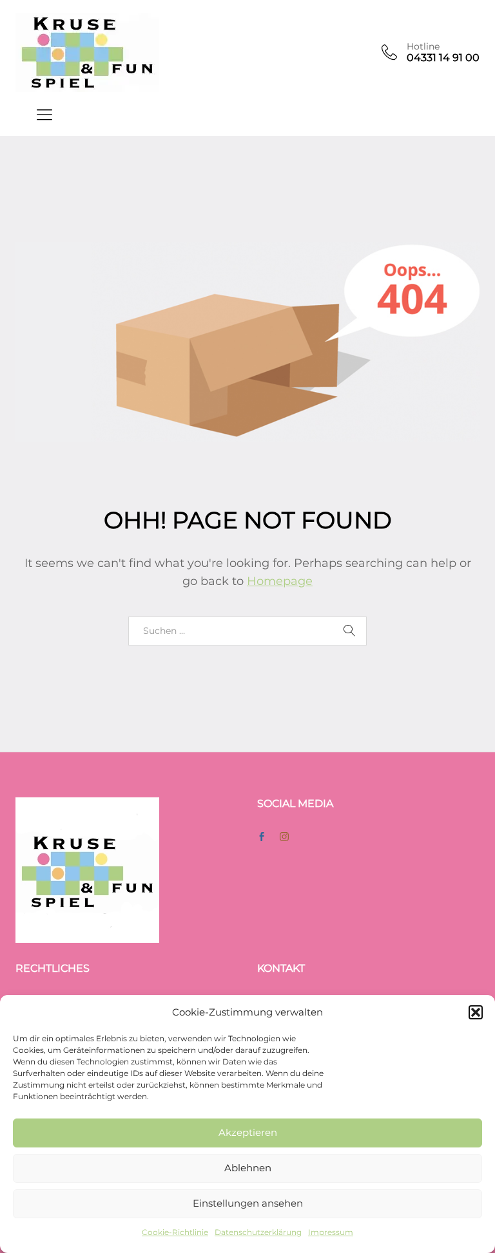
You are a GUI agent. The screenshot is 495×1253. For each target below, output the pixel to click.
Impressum (330, 1232)
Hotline (423, 46)
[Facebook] (262, 837)
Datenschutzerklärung (258, 1232)
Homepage (280, 581)
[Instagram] (284, 837)
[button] (475, 1012)
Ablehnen (247, 1168)
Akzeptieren (247, 1132)
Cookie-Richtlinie (175, 1232)
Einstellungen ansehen (248, 1203)
